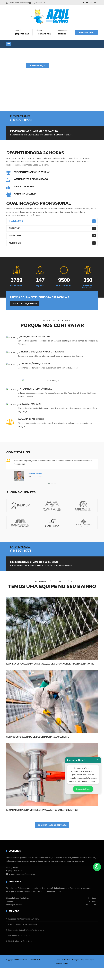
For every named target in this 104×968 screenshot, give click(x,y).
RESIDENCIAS (16, 221)
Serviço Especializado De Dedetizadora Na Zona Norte (37, 737)
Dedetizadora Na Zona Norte (20, 941)
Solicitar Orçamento (64, 66)
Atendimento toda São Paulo (36, 389)
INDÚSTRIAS (15, 236)
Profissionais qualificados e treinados (42, 352)
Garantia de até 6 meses (31, 419)
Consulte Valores (62, 963)
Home (58, 960)
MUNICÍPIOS (15, 243)
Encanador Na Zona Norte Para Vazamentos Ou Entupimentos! (42, 810)
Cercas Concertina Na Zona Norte (22, 924)
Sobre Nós (66, 960)
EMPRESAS (14, 228)
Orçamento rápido (87, 960)
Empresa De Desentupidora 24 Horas (24, 919)
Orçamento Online (83, 789)
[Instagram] (91, 3)
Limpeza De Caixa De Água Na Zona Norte (26, 930)
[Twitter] (87, 3)
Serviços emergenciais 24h (35, 337)
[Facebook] (83, 3)
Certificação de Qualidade (35, 364)
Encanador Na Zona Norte (19, 935)
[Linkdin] (95, 3)
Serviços (75, 960)
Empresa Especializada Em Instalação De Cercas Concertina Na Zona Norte (50, 664)
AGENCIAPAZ (35, 960)
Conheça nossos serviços (52, 825)
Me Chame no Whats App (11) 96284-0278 (27, 3)
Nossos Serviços (37, 66)
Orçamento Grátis (86, 32)
